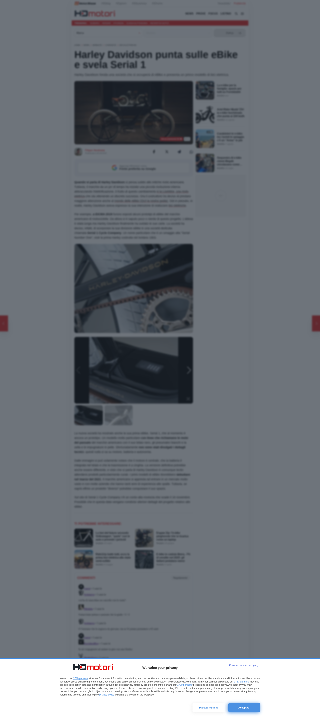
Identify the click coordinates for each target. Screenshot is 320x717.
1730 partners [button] (80, 678)
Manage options (208, 707)
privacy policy (106, 694)
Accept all (244, 707)
